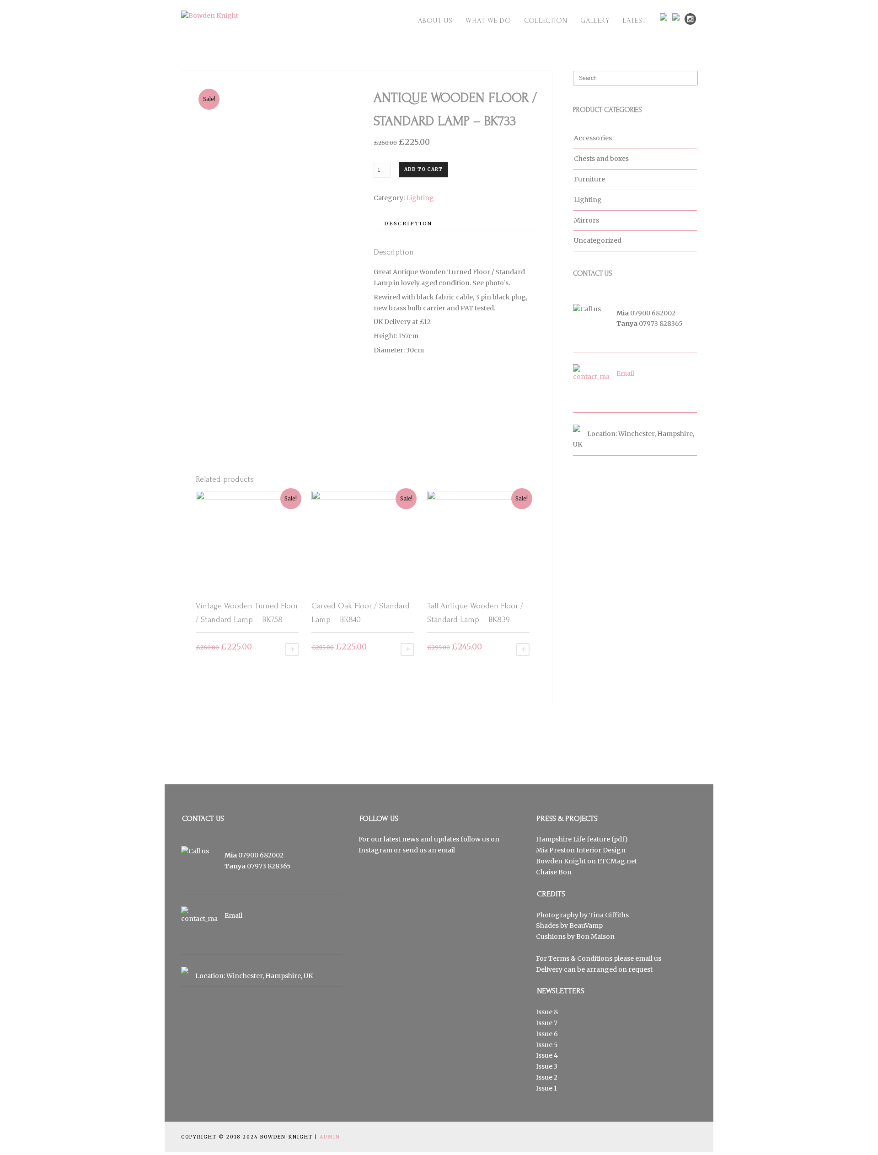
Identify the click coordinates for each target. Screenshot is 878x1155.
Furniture (589, 179)
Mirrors (586, 220)
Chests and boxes (601, 158)
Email (625, 373)
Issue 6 (547, 1034)
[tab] (408, 223)
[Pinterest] (678, 17)
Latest (634, 20)
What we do (488, 20)
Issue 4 (547, 1055)
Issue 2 (546, 1077)
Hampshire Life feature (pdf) (582, 839)
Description (408, 223)
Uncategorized (597, 240)
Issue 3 (546, 1066)
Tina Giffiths (609, 915)
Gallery (595, 20)
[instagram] (690, 19)
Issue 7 (546, 1023)
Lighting (420, 198)
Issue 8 (547, 1012)
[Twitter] (665, 17)
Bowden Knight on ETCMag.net (586, 861)
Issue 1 (546, 1088)
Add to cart (423, 169)
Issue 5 (547, 1045)
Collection (545, 20)
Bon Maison (595, 936)
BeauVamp (586, 925)
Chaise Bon (554, 872)
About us (435, 20)
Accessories (593, 138)
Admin (330, 1137)
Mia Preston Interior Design (581, 850)
